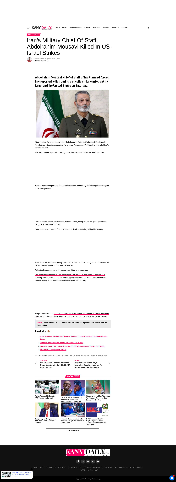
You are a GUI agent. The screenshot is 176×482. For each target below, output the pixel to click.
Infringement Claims (91, 467)
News (64, 28)
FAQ (115, 467)
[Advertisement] (88, 12)
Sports (106, 28)
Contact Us (51, 467)
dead (67, 355)
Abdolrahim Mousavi (56, 355)
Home (58, 28)
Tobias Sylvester (40, 61)
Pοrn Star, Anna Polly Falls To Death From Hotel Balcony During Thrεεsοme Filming (72, 346)
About (42, 467)
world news (103, 355)
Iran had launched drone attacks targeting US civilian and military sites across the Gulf (70, 275)
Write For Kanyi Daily (89, 470)
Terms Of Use (107, 467)
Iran (78, 355)
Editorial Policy (74, 467)
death (73, 355)
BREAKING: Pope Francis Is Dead (53, 350)
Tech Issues (137, 467)
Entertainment (75, 28)
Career (124, 28)
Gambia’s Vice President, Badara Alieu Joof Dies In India (61, 343)
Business (96, 28)
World (94, 355)
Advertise (62, 467)
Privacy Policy (125, 467)
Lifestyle (115, 28)
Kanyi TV (87, 28)
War (88, 355)
